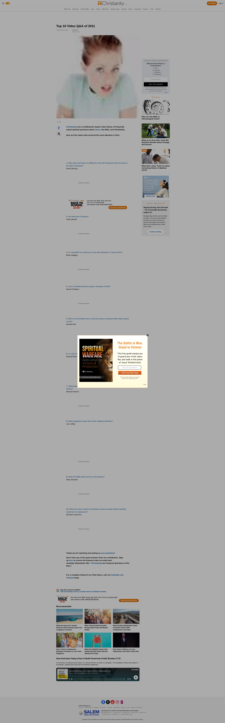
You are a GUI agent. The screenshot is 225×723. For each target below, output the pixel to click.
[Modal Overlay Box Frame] (112, 361)
